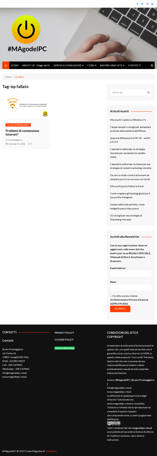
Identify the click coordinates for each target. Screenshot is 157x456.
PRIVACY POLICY (64, 332)
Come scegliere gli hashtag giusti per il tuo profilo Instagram (130, 195)
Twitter (142, 4)
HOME (15, 65)
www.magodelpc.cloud (119, 391)
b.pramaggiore (15, 140)
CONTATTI (134, 65)
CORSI (90, 65)
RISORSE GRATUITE (111, 65)
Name (113, 282)
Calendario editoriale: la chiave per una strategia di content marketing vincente (130, 166)
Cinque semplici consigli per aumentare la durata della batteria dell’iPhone (130, 128)
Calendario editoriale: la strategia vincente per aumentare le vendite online (127, 153)
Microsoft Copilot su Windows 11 (128, 119)
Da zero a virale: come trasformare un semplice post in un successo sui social (130, 177)
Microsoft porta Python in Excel (127, 186)
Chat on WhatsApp (65, 348)
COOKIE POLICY (64, 339)
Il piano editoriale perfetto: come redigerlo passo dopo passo (127, 206)
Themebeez (51, 451)
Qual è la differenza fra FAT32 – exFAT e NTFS (130, 140)
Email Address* (118, 268)
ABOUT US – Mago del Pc (36, 65)
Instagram (147, 4)
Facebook (137, 4)
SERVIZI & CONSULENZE (67, 65)
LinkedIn (152, 4)
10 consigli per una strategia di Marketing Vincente (126, 217)
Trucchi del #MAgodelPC (18, 125)
